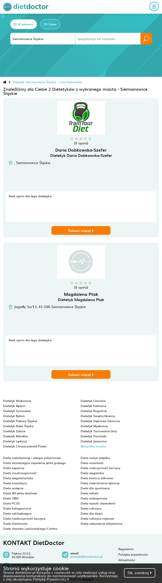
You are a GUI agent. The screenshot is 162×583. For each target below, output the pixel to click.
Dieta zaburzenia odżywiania (101, 523)
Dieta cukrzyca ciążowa (97, 518)
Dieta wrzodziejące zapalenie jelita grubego (34, 463)
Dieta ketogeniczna (17, 508)
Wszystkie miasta (93, 446)
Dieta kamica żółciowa (97, 478)
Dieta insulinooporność (20, 473)
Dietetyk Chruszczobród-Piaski (25, 446)
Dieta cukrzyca (91, 508)
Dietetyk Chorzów (93, 401)
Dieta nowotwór (92, 463)
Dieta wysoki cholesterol (98, 503)
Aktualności (126, 560)
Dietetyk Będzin (14, 406)
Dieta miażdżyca (15, 483)
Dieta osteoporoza (94, 498)
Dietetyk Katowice (93, 406)
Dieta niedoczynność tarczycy (24, 518)
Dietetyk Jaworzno (94, 441)
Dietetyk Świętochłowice (98, 416)
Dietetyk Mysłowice (94, 426)
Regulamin (126, 549)
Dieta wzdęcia (13, 488)
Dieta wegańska (92, 473)
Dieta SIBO (11, 498)
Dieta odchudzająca (17, 513)
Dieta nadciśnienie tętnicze (100, 483)
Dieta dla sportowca (95, 488)
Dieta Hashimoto (15, 523)
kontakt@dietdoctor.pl (86, 556)
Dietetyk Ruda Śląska (18, 426)
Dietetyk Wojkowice (17, 401)
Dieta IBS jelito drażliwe (20, 493)
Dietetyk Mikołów (15, 436)
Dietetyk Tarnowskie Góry (99, 431)
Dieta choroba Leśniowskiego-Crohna (30, 528)
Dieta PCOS (11, 503)
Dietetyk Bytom (14, 416)
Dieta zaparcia (13, 468)
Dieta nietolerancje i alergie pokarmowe (32, 458)
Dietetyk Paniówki (94, 436)
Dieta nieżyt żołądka (95, 458)
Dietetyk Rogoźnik (94, 411)
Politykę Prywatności (50, 579)
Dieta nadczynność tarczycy (100, 468)
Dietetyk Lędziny (15, 441)
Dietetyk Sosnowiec (17, 411)
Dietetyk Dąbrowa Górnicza (100, 421)
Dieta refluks (90, 493)
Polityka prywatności (133, 554)
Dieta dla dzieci (92, 513)
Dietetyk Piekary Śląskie (20, 421)
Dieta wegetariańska (18, 478)
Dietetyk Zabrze (14, 431)
